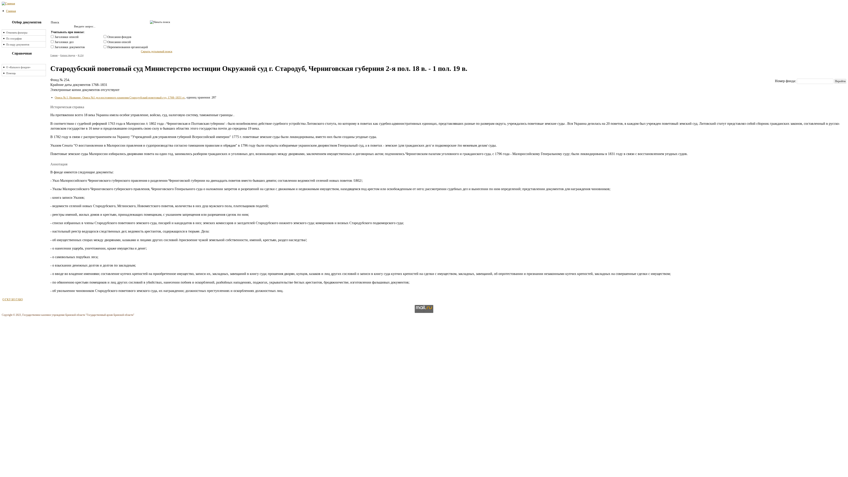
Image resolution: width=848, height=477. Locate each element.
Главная (11, 11)
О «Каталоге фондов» (18, 67)
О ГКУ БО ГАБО (12, 299)
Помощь (11, 73)
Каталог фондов (67, 55)
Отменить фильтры (16, 32)
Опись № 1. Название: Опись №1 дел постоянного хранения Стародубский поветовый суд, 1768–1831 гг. (120, 97)
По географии (14, 38)
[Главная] (8, 3)
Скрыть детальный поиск (156, 51)
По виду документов (17, 44)
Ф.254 (80, 55)
